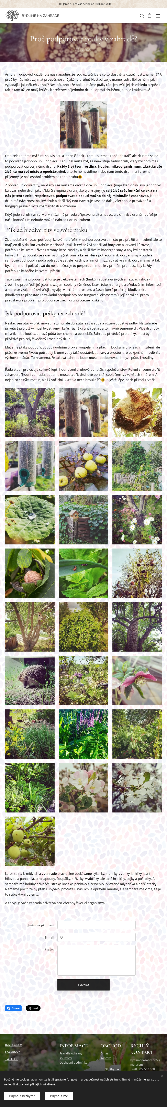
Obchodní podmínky (73, 1062)
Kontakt (105, 1058)
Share (16, 1008)
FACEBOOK (12, 1052)
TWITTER (11, 1059)
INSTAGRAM (13, 1045)
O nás (104, 1053)
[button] (141, 16)
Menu (158, 16)
